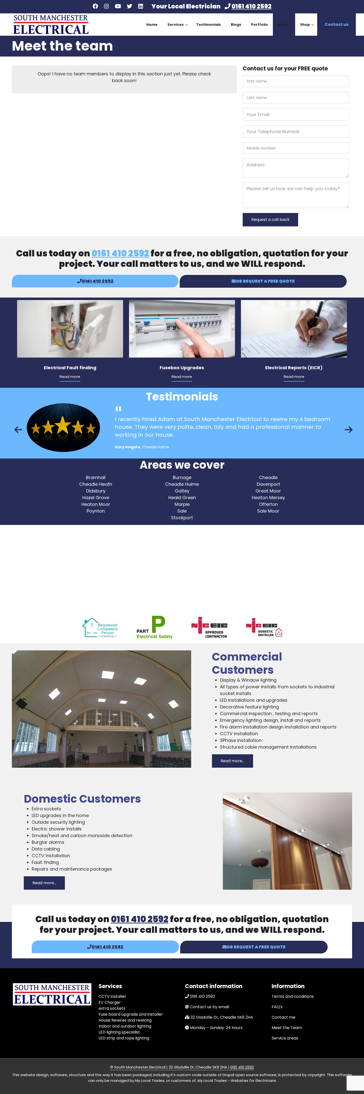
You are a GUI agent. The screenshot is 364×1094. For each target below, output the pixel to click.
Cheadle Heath (95, 484)
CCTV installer (112, 996)
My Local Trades (212, 1080)
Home (151, 24)
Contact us (336, 24)
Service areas (285, 1038)
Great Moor (268, 491)
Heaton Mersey (268, 497)
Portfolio (259, 24)
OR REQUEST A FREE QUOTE (265, 281)
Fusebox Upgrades (182, 368)
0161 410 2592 (251, 6)
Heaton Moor (95, 504)
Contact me (283, 1017)
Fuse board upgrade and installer (131, 1014)
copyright (316, 1074)
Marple (182, 504)
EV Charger (110, 1002)
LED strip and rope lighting (124, 1038)
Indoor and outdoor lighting (125, 1026)
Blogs (236, 24)
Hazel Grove (95, 497)
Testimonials (208, 24)
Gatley (182, 491)
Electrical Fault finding (70, 368)
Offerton (268, 504)
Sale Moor (268, 511)
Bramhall (95, 477)
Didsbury (95, 491)
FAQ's (277, 1007)
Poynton (96, 511)
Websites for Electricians (253, 1080)
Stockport (182, 518)
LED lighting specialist (119, 1032)
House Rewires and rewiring (125, 1020)
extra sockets (112, 1008)
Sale (182, 511)
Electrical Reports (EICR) (294, 368)
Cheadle (268, 477)
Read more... (232, 761)
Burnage (182, 477)
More (285, 29)
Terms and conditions (293, 996)
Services (177, 29)
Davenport (268, 484)
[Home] (51, 24)
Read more (70, 376)
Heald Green (182, 497)
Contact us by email (209, 1007)
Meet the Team (287, 1028)
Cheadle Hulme (182, 484)
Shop (307, 29)
